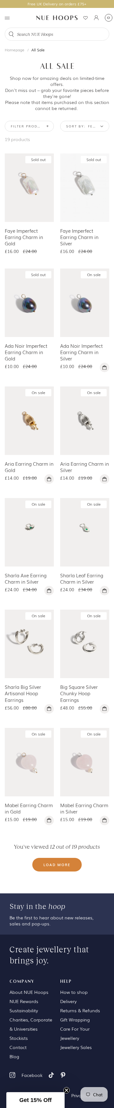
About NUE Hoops (29, 992)
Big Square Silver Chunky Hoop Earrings (79, 693)
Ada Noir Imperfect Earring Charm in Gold (26, 352)
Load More (57, 864)
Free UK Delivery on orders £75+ (57, 4)
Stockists (19, 1038)
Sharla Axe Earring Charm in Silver (26, 578)
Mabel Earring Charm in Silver (84, 808)
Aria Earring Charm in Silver (84, 466)
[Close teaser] (66, 1090)
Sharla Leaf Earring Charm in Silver (81, 578)
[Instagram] (12, 1075)
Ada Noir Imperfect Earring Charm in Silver (81, 352)
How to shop (74, 992)
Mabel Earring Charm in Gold (29, 808)
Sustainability (24, 1010)
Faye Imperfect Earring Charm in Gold (24, 237)
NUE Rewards (24, 1001)
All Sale (38, 50)
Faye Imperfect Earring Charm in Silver (79, 237)
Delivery (68, 1001)
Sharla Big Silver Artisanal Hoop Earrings (23, 693)
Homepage (14, 50)
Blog (14, 1056)
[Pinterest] (63, 1075)
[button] (35, 1100)
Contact (18, 1047)
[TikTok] (51, 1075)
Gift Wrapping (75, 1019)
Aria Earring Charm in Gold (29, 466)
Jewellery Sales (76, 1047)
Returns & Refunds (80, 1010)
